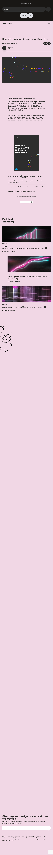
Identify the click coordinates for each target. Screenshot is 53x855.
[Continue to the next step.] (48, 828)
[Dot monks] (7, 24)
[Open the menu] (49, 23)
